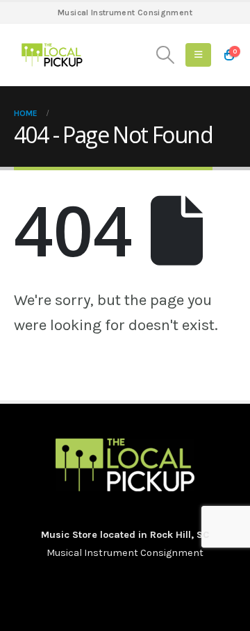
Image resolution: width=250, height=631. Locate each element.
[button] (165, 55)
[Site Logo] (52, 55)
